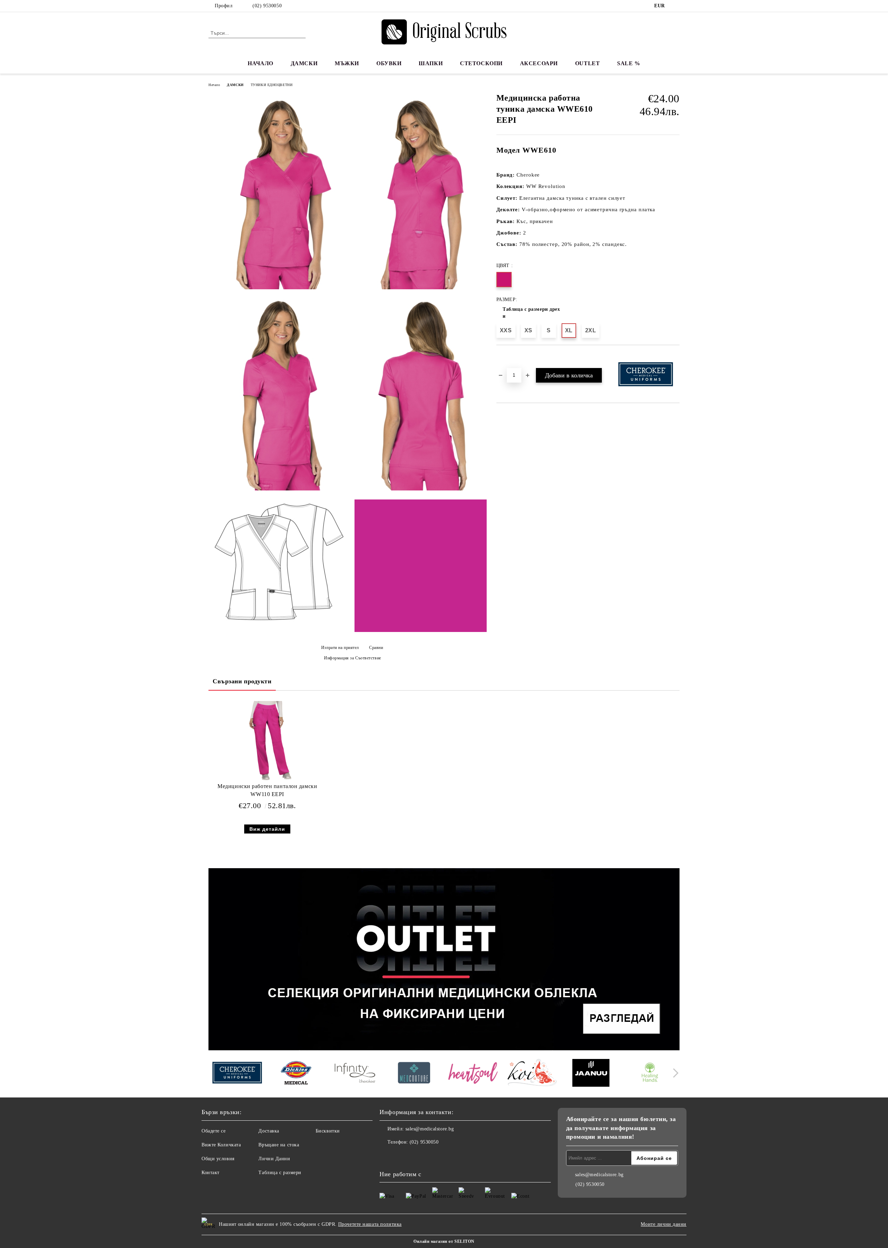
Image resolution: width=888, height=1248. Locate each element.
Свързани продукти (242, 681)
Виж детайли (267, 829)
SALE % (628, 63)
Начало (214, 85)
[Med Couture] (414, 1074)
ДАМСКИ (304, 63)
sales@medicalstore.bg (429, 1128)
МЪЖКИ (347, 63)
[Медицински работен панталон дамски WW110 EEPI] (267, 741)
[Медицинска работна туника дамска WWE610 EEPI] (279, 193)
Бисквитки (328, 1131)
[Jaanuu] (591, 1074)
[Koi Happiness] (532, 1073)
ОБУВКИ (388, 63)
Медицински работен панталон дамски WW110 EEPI (267, 790)
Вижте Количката (221, 1144)
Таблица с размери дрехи (531, 313)
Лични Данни (274, 1158)
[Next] (673, 1073)
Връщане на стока (278, 1144)
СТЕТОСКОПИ (481, 63)
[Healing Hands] (650, 1074)
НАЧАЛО (260, 63)
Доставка (268, 1131)
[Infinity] (355, 1074)
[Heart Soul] (473, 1074)
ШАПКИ (431, 63)
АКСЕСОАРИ (539, 63)
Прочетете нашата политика (370, 1224)
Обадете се (214, 1131)
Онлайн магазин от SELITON (444, 1241)
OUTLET (587, 63)
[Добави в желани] (510, 357)
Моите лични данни (663, 1224)
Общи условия (218, 1158)
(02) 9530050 (267, 5)
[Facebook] (676, 6)
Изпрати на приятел (340, 647)
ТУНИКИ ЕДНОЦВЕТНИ (272, 85)
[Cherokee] (237, 1073)
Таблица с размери (279, 1172)
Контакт (211, 1172)
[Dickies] (296, 1074)
